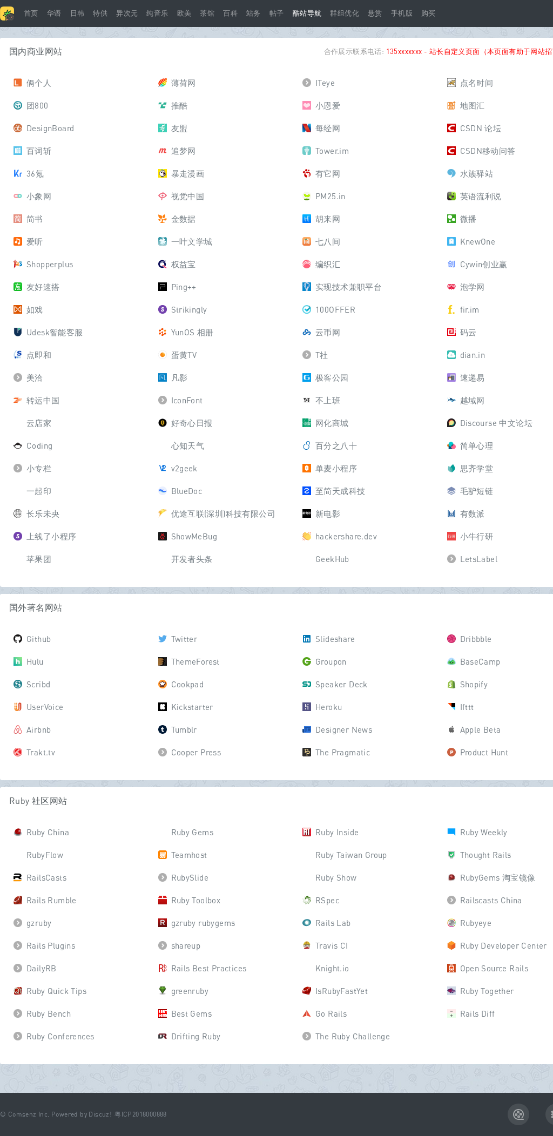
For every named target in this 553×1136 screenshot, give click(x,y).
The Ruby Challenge (352, 1036)
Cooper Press (196, 752)
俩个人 (38, 82)
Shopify (474, 684)
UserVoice (45, 707)
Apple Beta (480, 729)
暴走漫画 (188, 173)
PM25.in (330, 196)
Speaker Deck (341, 684)
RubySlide (190, 877)
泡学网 (472, 287)
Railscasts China (491, 900)
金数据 (183, 219)
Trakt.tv (40, 752)
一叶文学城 (192, 241)
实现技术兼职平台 (348, 287)
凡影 (179, 377)
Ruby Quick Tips (56, 991)
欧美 (184, 13)
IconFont (187, 400)
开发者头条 (192, 559)
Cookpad (187, 684)
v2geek (184, 468)
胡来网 (327, 219)
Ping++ (184, 287)
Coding (39, 445)
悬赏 (375, 13)
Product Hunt (484, 752)
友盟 (179, 128)
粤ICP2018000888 (140, 1114)
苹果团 (38, 559)
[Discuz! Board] (7, 13)
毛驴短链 (477, 491)
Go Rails (331, 1013)
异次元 (127, 13)
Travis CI (331, 945)
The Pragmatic (342, 752)
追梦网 (183, 150)
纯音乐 (157, 13)
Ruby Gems (192, 832)
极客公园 (332, 377)
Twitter (184, 639)
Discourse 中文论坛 (496, 423)
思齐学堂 (477, 468)
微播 (468, 219)
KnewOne (478, 241)
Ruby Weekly (484, 832)
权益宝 (183, 264)
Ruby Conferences (60, 1036)
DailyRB (41, 968)
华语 (54, 13)
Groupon (331, 661)
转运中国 (43, 400)
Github (38, 639)
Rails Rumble (51, 900)
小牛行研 (477, 536)
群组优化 (344, 13)
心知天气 (188, 445)
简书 (34, 219)
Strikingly (189, 309)
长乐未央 (43, 513)
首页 (31, 13)
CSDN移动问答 (488, 150)
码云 (468, 332)
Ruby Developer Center (503, 945)
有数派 (472, 513)
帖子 (276, 13)
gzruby (38, 923)
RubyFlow (44, 855)
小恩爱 (327, 105)
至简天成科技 (340, 491)
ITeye (325, 82)
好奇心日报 (192, 423)
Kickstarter (192, 707)
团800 (37, 105)
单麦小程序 (336, 468)
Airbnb (38, 729)
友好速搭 (43, 287)
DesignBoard (50, 128)
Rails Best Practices (209, 968)
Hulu (35, 661)
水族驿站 (477, 173)
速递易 (472, 377)
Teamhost (189, 855)
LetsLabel (479, 559)
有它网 (327, 173)
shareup (186, 945)
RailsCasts (46, 877)
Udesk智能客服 (54, 332)
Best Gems (191, 1013)
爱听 (34, 241)
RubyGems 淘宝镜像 (498, 877)
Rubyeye (476, 923)
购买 (428, 13)
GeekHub (332, 559)
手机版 (402, 13)
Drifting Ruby (196, 1036)
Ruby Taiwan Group (351, 855)
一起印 (38, 491)
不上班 (327, 400)
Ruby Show (336, 877)
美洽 (34, 377)
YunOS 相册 (192, 332)
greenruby (190, 991)
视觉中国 (188, 196)
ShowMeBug (194, 536)
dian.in (472, 355)
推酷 (179, 105)
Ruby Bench (48, 1013)
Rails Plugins (50, 945)
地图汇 (472, 105)
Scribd (38, 684)
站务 (253, 13)
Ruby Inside (337, 832)
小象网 (38, 196)
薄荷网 (183, 82)
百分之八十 (336, 445)
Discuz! (100, 1114)
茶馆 (207, 13)
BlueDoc (187, 491)
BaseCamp (480, 661)
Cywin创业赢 (484, 264)
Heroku (328, 707)
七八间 (327, 241)
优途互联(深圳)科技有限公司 (223, 513)
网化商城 (332, 423)
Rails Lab (333, 923)
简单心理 (477, 445)
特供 (100, 13)
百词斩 (38, 150)
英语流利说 (481, 196)
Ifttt (467, 707)
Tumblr (184, 729)
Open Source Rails (494, 968)
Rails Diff (477, 1013)
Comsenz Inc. (29, 1114)
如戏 (34, 309)
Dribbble (476, 639)
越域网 (472, 400)
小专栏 (38, 468)
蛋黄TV (184, 355)
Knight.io (332, 968)
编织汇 (327, 264)
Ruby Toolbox (196, 900)
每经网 (327, 128)
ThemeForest (195, 661)
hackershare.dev (346, 536)
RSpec (327, 900)
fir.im (470, 309)
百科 (230, 13)
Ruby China (47, 832)
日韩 (77, 13)
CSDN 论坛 (481, 128)
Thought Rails (485, 855)
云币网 (327, 332)
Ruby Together (487, 991)
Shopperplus (49, 264)
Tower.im (332, 150)
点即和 (38, 355)
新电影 (327, 513)
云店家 (38, 423)
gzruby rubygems (203, 923)
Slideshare (335, 639)
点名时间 (477, 82)
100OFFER (335, 309)
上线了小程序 (51, 536)
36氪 (35, 173)
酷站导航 (307, 13)
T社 (321, 355)
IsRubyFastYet (341, 991)
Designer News (343, 729)
